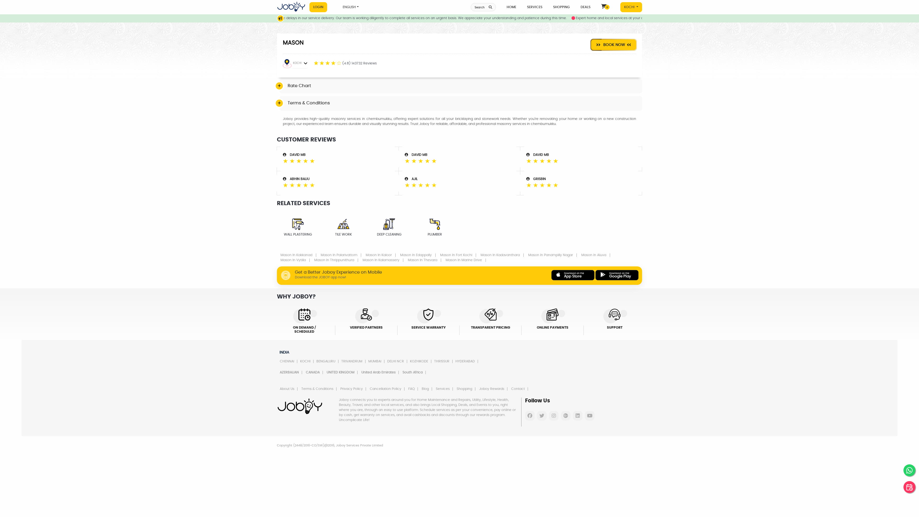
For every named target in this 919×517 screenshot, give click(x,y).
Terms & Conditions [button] (309, 103)
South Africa (413, 372)
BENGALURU (325, 361)
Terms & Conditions (317, 389)
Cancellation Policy (385, 389)
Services (534, 7)
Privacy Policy (351, 389)
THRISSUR (441, 361)
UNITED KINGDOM (340, 372)
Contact (518, 389)
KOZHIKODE (419, 361)
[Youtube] (589, 416)
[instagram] (554, 416)
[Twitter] (542, 416)
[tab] (460, 86)
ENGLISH (349, 7)
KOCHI (629, 7)
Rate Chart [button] (299, 86)
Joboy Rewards (491, 389)
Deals (585, 7)
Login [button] (318, 7)
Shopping (561, 7)
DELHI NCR (395, 361)
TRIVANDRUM (351, 361)
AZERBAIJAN (289, 372)
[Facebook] (530, 416)
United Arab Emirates (378, 372)
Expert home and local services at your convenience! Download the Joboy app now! (624, 18)
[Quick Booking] (909, 487)
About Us (287, 389)
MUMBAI (374, 361)
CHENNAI (287, 361)
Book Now (613, 45)
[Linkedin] (578, 416)
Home (511, 7)
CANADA (313, 372)
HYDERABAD (465, 361)
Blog (425, 389)
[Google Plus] (566, 416)
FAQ (411, 389)
